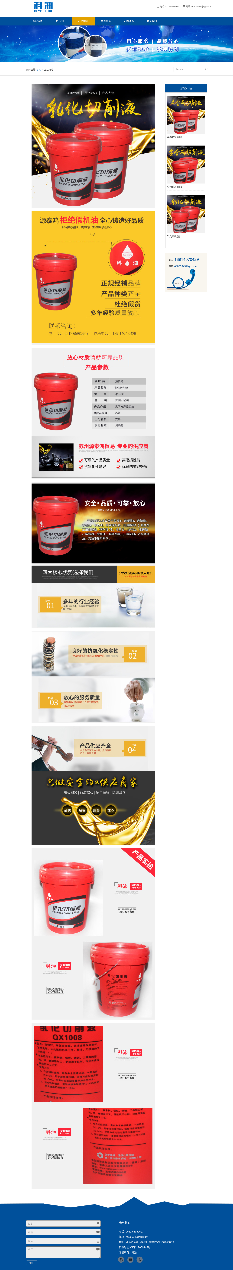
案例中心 (106, 21)
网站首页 (37, 21)
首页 (38, 69)
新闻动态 (129, 21)
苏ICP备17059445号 (138, 1247)
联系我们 (152, 21)
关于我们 (60, 21)
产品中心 (83, 21)
